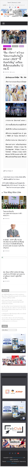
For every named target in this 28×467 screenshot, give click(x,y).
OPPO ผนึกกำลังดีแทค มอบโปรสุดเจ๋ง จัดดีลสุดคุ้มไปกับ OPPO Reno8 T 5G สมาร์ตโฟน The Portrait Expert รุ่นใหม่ (13, 185)
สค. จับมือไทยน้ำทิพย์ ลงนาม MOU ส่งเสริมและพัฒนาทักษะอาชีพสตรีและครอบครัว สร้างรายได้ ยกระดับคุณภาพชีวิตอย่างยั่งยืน (14, 296)
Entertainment (7, 46)
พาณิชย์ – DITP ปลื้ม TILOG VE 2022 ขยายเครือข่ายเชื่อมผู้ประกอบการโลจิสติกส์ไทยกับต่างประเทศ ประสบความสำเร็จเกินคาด (13, 244)
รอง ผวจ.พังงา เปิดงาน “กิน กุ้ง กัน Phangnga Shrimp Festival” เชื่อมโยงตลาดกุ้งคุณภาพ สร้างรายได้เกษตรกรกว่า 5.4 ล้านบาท (13, 319)
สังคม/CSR (9, 49)
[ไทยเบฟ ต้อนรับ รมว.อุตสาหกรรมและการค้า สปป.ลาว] (14, 197)
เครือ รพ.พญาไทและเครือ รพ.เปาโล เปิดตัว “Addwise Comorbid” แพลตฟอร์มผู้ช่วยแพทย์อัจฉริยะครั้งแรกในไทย (12, 302)
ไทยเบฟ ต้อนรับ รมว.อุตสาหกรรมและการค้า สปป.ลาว (12, 213)
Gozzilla (13, 72)
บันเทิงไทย (21, 46)
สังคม (5, 49)
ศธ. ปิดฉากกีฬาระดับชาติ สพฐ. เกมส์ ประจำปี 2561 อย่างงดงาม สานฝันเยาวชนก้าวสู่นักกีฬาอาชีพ (14, 275)
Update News (15, 46)
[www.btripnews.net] (14, 10)
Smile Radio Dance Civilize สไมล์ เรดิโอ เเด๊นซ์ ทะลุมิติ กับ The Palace (15, 178)
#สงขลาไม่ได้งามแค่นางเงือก (14, 154)
